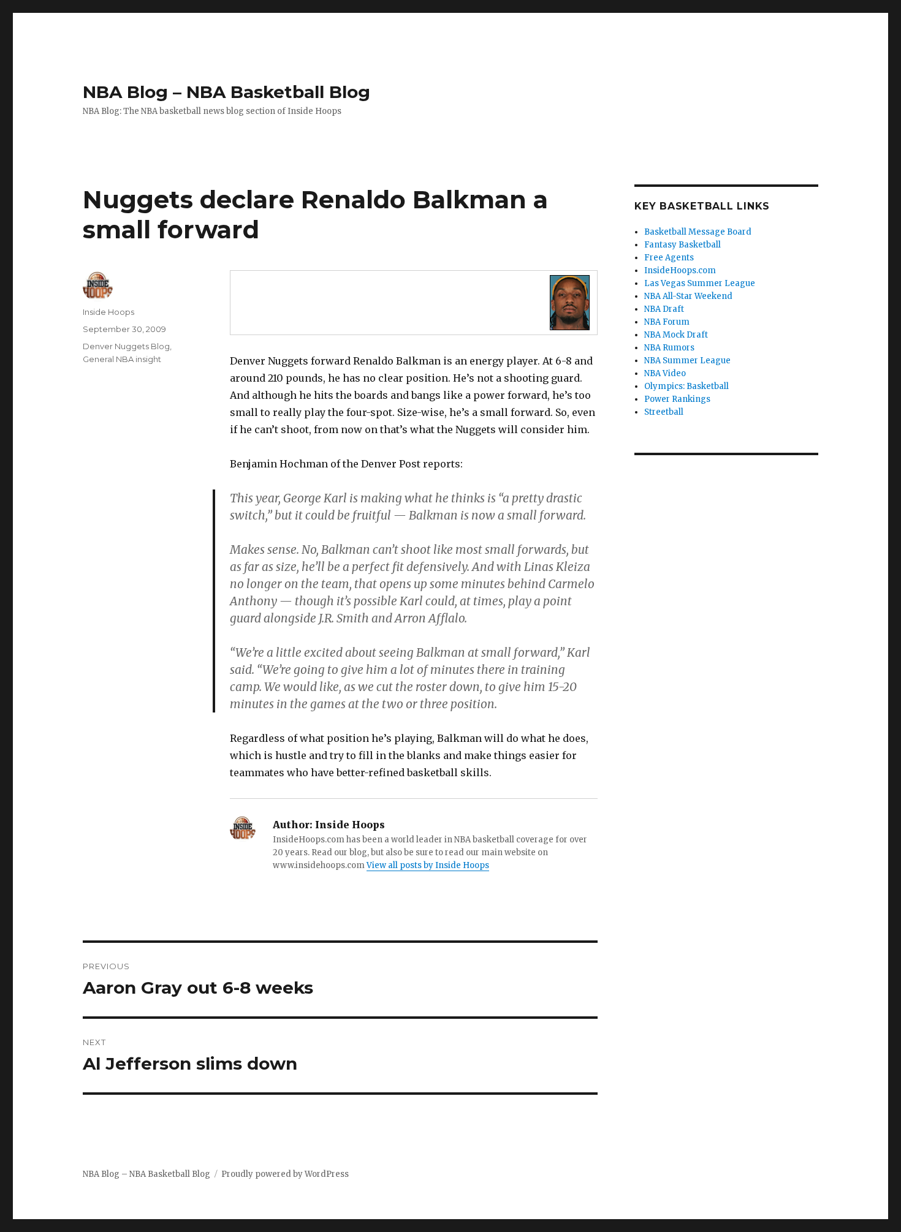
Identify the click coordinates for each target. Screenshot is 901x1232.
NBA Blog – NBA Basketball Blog (226, 91)
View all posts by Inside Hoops (428, 865)
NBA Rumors (669, 347)
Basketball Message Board (697, 232)
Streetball (663, 412)
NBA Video (665, 373)
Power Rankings (677, 399)
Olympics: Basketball (686, 386)
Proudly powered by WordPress (285, 1174)
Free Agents (669, 257)
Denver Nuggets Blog (126, 346)
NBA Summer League (687, 360)
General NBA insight (122, 359)
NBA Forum (667, 322)
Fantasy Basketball (682, 245)
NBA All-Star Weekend (688, 296)
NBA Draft (664, 309)
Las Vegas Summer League (699, 283)
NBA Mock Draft (676, 335)
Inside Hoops (108, 312)
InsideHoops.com (680, 270)
